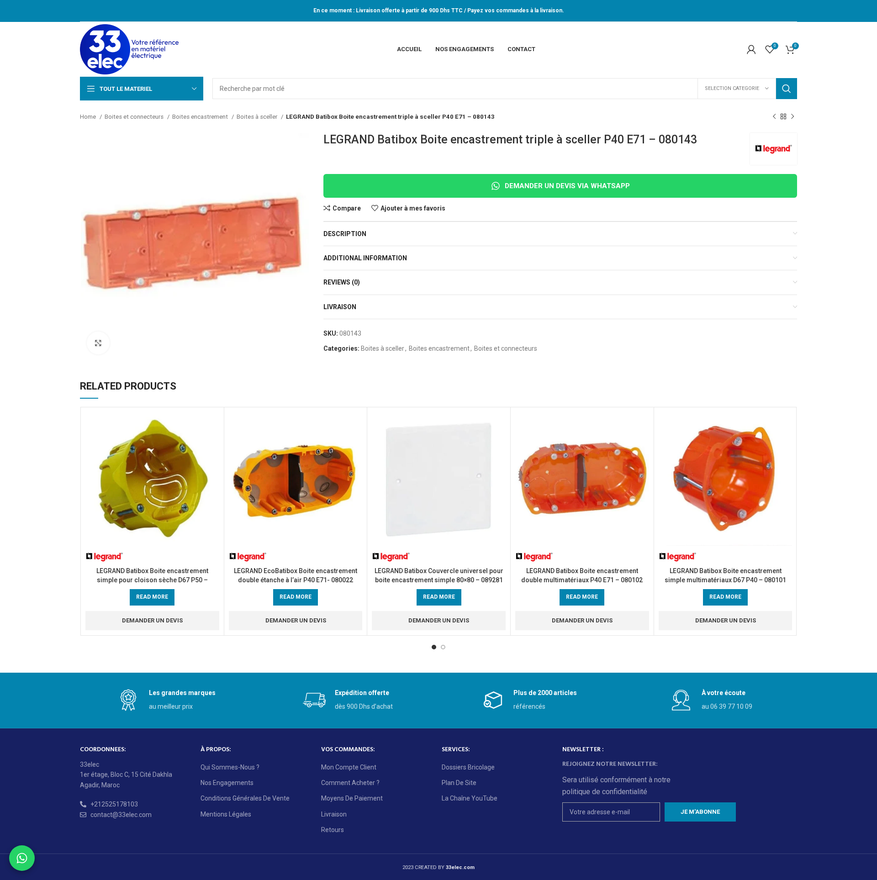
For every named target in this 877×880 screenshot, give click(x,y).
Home (88, 116)
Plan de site (459, 782)
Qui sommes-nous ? (230, 767)
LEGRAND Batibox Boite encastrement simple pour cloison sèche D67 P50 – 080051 (152, 579)
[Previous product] (774, 116)
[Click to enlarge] (98, 343)
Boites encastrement (200, 116)
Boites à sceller (258, 116)
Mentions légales (226, 814)
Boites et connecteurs (135, 116)
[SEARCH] (786, 88)
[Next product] (792, 116)
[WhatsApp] (22, 858)
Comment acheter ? (350, 782)
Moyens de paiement (352, 798)
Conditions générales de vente (245, 798)
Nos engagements (227, 782)
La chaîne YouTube (469, 798)
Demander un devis (152, 620)
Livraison (334, 814)
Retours (332, 829)
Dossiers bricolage (468, 767)
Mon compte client (348, 767)
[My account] (751, 49)
